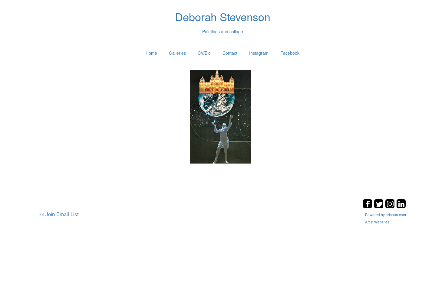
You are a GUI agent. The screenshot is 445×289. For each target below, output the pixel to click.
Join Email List (62, 214)
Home (151, 53)
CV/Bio (204, 53)
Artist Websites (377, 221)
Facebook (289, 53)
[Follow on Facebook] (368, 206)
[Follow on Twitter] (379, 206)
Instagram (259, 53)
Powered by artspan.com (385, 214)
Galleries (177, 53)
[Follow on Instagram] (390, 206)
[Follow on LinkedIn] (401, 206)
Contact (229, 53)
